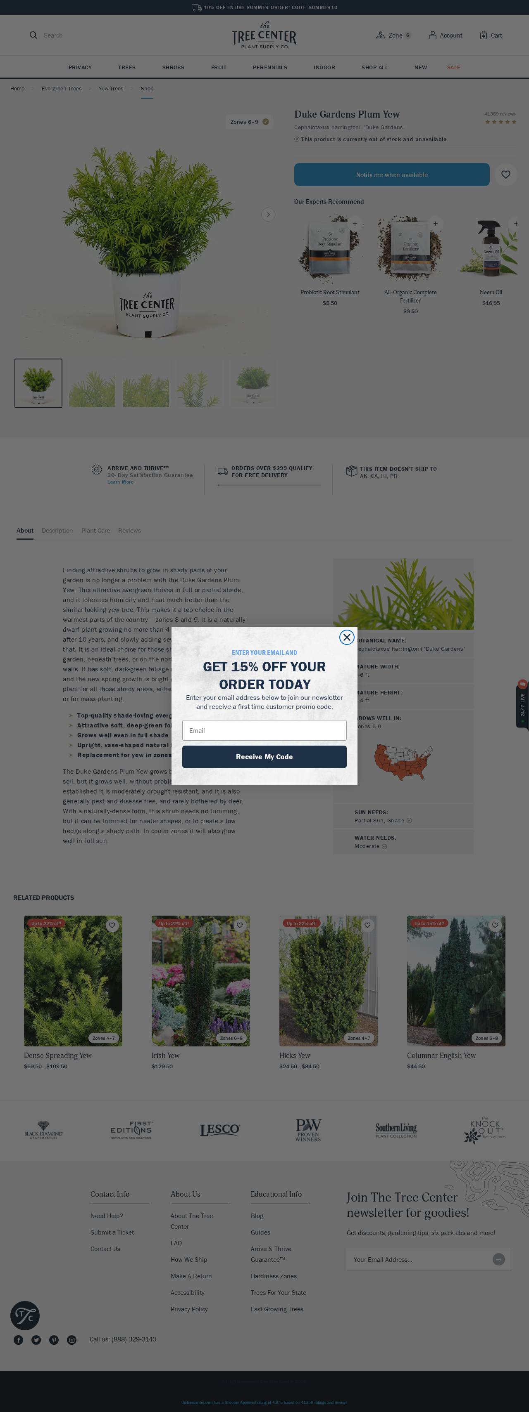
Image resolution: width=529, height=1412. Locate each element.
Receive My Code (264, 756)
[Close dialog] (347, 637)
